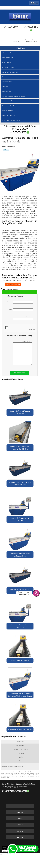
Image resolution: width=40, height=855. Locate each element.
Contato (20, 831)
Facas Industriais (7, 81)
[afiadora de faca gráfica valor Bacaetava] (20, 395)
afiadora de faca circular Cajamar (20, 729)
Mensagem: (27, 341)
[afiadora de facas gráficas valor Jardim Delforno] (20, 467)
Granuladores (6, 91)
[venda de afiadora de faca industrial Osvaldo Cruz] (20, 431)
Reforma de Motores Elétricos (11, 120)
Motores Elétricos (7, 110)
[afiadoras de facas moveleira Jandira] (20, 502)
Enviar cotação (19, 373)
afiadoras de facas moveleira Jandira (20, 519)
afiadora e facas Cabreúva (20, 660)
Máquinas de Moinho (8, 106)
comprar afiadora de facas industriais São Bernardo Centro (20, 695)
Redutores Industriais (8, 115)
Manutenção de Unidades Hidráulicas (13, 96)
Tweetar (6, 150)
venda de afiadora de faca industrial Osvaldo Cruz (20, 448)
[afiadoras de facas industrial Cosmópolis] (20, 609)
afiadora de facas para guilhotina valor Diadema (20, 590)
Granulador (5, 86)
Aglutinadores (6, 62)
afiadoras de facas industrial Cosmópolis (20, 626)
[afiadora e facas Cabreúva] (20, 645)
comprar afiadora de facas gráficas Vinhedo (20, 555)
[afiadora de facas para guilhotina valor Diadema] (20, 574)
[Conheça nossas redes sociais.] (36, 593)
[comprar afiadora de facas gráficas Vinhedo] (20, 538)
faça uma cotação (13, 284)
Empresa (20, 812)
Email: (10, 309)
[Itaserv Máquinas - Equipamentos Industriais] (20, 16)
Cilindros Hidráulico (8, 67)
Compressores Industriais (9, 72)
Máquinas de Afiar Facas (9, 101)
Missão (20, 818)
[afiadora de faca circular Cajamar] (20, 714)
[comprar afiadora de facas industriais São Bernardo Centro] (20, 678)
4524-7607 (12, 27)
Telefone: (29, 317)
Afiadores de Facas (7, 57)
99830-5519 (20, 132)
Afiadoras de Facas (7, 53)
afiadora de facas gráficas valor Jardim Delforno (20, 483)
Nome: (10, 302)
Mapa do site (20, 837)
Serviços (20, 48)
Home (20, 806)
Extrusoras (5, 77)
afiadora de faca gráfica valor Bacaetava (20, 412)
